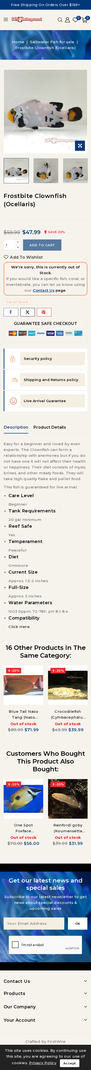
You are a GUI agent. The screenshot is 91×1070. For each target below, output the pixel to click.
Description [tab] (16, 427)
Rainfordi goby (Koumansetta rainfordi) (68, 831)
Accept (69, 1063)
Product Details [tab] (49, 427)
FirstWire (56, 1041)
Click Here (19, 626)
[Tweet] (28, 312)
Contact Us (43, 290)
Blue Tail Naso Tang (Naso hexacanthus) (23, 717)
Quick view (36, 674)
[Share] (11, 312)
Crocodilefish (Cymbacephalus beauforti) (68, 717)
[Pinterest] (44, 312)
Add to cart (42, 245)
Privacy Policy (42, 1063)
